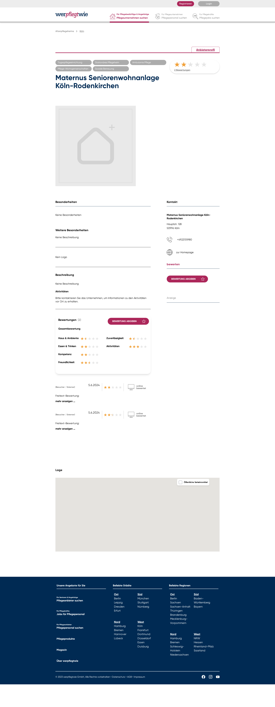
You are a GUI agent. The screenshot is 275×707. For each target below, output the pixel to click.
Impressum (139, 676)
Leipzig (118, 602)
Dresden (119, 606)
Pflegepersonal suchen (70, 627)
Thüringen (176, 610)
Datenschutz (118, 676)
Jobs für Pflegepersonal (71, 614)
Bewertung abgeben (124, 321)
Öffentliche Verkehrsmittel (196, 482)
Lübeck (118, 638)
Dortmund (144, 634)
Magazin (62, 649)
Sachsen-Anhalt (180, 606)
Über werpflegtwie (67, 660)
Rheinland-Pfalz (204, 646)
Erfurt (117, 610)
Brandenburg (178, 614)
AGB (129, 676)
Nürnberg (143, 606)
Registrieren (185, 3)
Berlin (117, 598)
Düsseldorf (144, 638)
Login (209, 3)
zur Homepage (185, 252)
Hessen (198, 642)
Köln (140, 626)
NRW (197, 638)
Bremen (118, 630)
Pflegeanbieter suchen (70, 600)
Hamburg (120, 626)
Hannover (120, 634)
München (143, 598)
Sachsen (175, 602)
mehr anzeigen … (65, 401)
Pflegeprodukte (66, 638)
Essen (141, 642)
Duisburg (143, 646)
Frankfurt (143, 630)
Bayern (198, 606)
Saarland (199, 650)
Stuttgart (143, 602)
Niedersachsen (179, 654)
